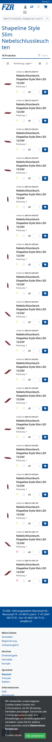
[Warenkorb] (46, 7)
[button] (17, 91)
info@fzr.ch (26, 621)
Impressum (8, 695)
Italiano (6, 681)
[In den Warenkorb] (45, 92)
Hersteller (7, 659)
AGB (4, 691)
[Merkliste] (39, 7)
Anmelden (7, 636)
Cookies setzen (13, 735)
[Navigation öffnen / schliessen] (26, 12)
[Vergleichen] (29, 92)
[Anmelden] (25, 7)
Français (6, 678)
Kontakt (6, 663)
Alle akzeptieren (35, 735)
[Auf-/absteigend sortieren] (7, 63)
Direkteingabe (9, 655)
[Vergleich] (32, 7)
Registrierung (9, 641)
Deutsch (45, 1)
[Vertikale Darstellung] (39, 63)
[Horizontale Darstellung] (46, 63)
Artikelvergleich (10, 645)
